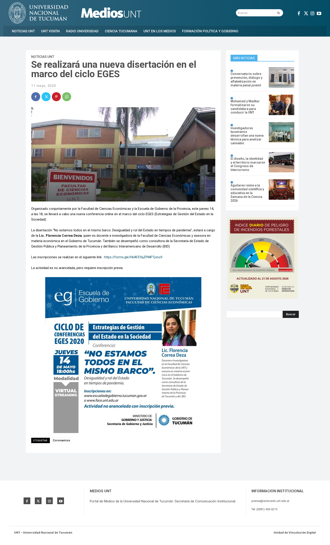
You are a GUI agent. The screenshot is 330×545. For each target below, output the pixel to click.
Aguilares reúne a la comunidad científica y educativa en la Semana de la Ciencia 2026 (247, 193)
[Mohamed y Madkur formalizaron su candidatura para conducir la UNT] (281, 105)
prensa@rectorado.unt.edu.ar (270, 501)
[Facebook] (299, 13)
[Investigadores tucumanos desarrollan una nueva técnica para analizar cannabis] (281, 132)
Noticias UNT (42, 57)
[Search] (278, 12)
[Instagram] (312, 13)
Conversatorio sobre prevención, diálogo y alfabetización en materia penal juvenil (246, 79)
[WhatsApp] (66, 96)
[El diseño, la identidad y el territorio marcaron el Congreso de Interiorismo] (281, 162)
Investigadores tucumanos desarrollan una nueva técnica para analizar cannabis (247, 135)
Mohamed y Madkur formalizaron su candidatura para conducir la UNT (245, 106)
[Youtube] (319, 13)
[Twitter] (305, 13)
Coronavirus (61, 440)
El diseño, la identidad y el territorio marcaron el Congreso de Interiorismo (248, 164)
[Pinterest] (56, 96)
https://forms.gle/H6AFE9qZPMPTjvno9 (133, 257)
